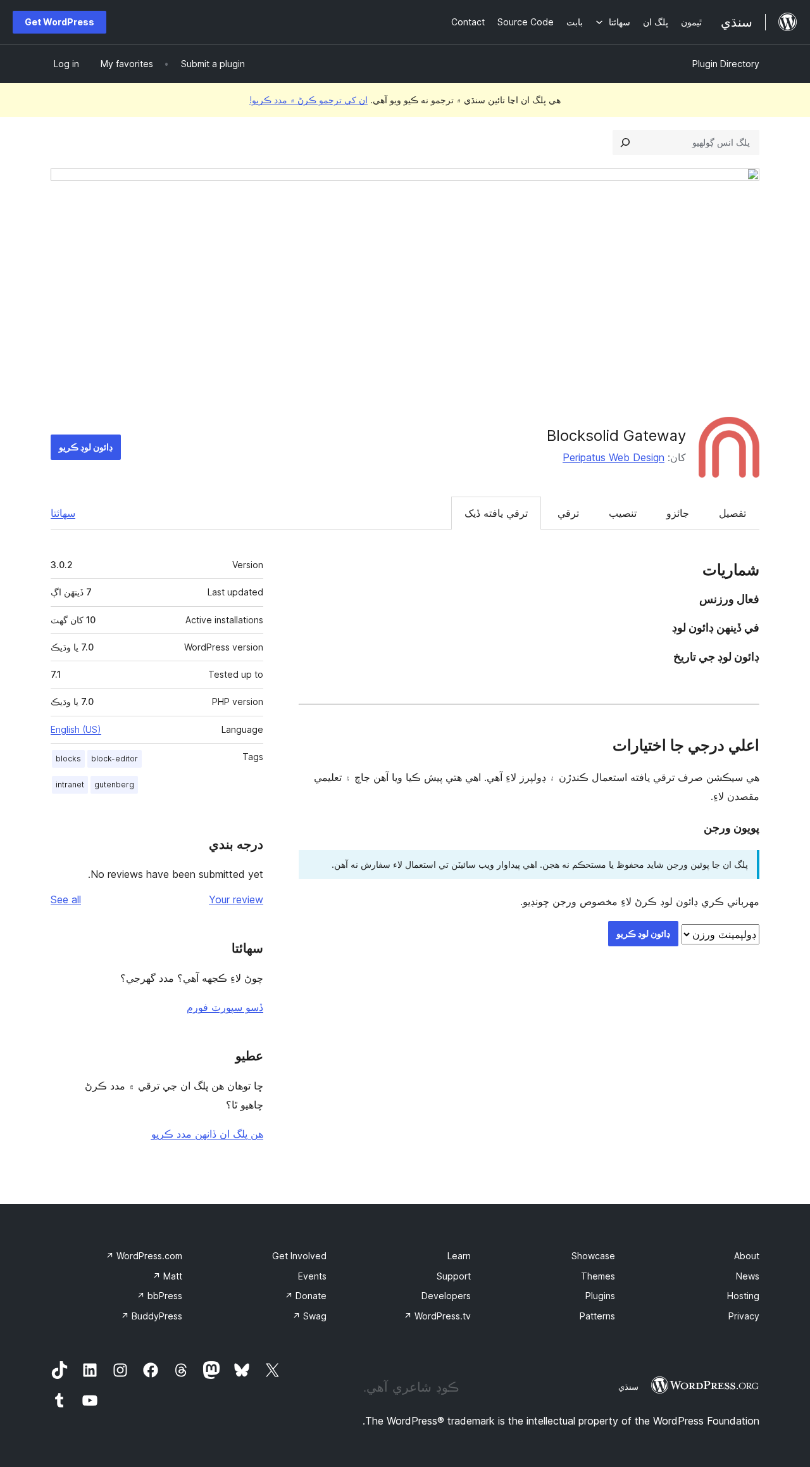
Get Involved (299, 1255)
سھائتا (63, 513)
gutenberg (114, 784)
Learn (459, 1255)
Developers (446, 1295)
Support (454, 1276)
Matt (167, 1276)
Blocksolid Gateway (616, 435)
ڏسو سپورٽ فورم (225, 1007)
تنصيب (623, 513)
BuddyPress (151, 1316)
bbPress (159, 1295)
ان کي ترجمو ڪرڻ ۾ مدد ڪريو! (308, 99)
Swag (309, 1316)
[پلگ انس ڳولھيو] (625, 142)
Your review (236, 899)
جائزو (677, 513)
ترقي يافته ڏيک (496, 513)
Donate (306, 1295)
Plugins (600, 1295)
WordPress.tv (437, 1316)
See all (66, 899)
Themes (598, 1276)
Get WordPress (59, 21)
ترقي (568, 513)
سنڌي (628, 1386)
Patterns (597, 1316)
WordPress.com (144, 1255)
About (746, 1255)
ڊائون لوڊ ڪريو (86, 446)
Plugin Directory (725, 63)
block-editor (114, 758)
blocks (68, 758)
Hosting (743, 1295)
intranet (70, 784)
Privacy (743, 1316)
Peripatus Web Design (613, 457)
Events (312, 1276)
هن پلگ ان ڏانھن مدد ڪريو (207, 1133)
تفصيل (732, 513)
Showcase (593, 1255)
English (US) (76, 729)
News (747, 1276)
